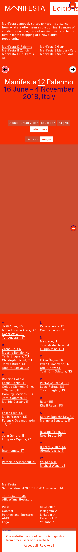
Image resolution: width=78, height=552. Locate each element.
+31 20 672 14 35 (14, 496)
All (4, 58)
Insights (63, 123)
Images (46, 139)
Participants (39, 129)
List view (33, 139)
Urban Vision (29, 123)
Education (48, 123)
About (13, 123)
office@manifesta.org (17, 499)
